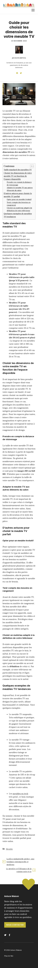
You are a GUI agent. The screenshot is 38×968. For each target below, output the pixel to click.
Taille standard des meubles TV (18, 170)
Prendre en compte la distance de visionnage (19, 183)
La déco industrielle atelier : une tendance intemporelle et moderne (20, 862)
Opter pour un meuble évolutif (19, 199)
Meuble (9, 849)
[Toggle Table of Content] (30, 166)
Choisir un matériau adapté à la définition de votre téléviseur (19, 209)
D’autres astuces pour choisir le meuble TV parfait (18, 195)
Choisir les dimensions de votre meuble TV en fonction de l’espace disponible (18, 176)
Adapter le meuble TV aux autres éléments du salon (20, 189)
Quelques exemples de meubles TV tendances (18, 215)
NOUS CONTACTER (15, 925)
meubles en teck (20, 793)
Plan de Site (8, 956)
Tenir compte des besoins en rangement (19, 203)
